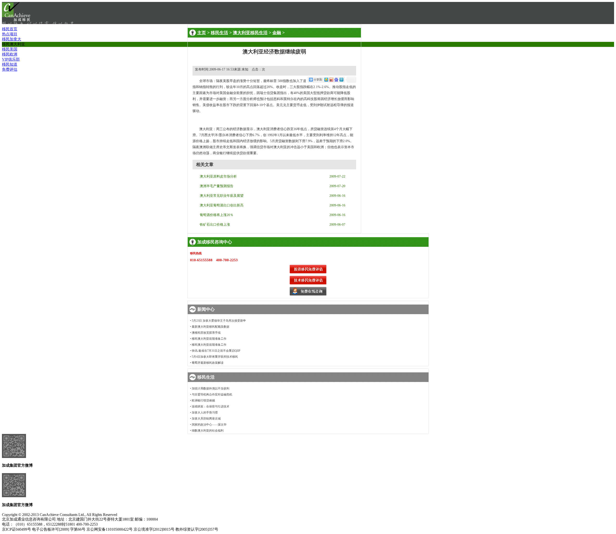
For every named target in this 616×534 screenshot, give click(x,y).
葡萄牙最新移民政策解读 (208, 362)
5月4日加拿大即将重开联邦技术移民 (215, 356)
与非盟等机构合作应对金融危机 (212, 394)
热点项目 (9, 34)
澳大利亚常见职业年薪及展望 (222, 195)
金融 (276, 32)
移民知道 (9, 64)
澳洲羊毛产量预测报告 (216, 186)
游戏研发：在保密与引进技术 (210, 406)
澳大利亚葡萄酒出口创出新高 (222, 205)
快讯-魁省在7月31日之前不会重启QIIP (216, 350)
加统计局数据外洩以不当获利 (210, 388)
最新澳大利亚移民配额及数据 (210, 326)
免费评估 (9, 69)
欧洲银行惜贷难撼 (203, 400)
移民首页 (9, 29)
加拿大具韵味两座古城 (206, 418)
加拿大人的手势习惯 (205, 412)
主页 (201, 32)
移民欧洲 (9, 54)
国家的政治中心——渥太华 (209, 424)
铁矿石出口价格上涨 (215, 224)
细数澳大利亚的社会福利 (208, 430)
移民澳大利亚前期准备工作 (209, 338)
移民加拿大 (11, 39)
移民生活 (219, 32)
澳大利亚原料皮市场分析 (218, 176)
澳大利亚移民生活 (250, 32)
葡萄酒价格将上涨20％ (216, 215)
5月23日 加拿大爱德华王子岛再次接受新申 (219, 320)
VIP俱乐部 (11, 59)
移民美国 (9, 49)
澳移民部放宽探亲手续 (206, 332)
